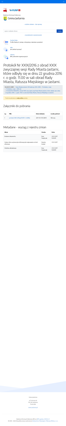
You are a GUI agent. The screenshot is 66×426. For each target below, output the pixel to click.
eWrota (12, 54)
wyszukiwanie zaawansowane (33, 35)
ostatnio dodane (29, 24)
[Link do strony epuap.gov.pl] (14, 10)
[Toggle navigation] (64, 2)
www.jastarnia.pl (33, 407)
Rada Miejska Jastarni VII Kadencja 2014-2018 (28, 87)
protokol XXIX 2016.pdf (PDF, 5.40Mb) (19, 118)
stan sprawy (38, 24)
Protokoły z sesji (46, 87)
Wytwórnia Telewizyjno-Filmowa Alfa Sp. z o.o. (45, 421)
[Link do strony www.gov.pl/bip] (6, 10)
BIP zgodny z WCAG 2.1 (43, 419)
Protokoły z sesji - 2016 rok (13, 89)
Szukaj (60, 31)
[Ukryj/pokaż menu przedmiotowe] (2, 2)
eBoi (11, 47)
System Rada (13, 40)
